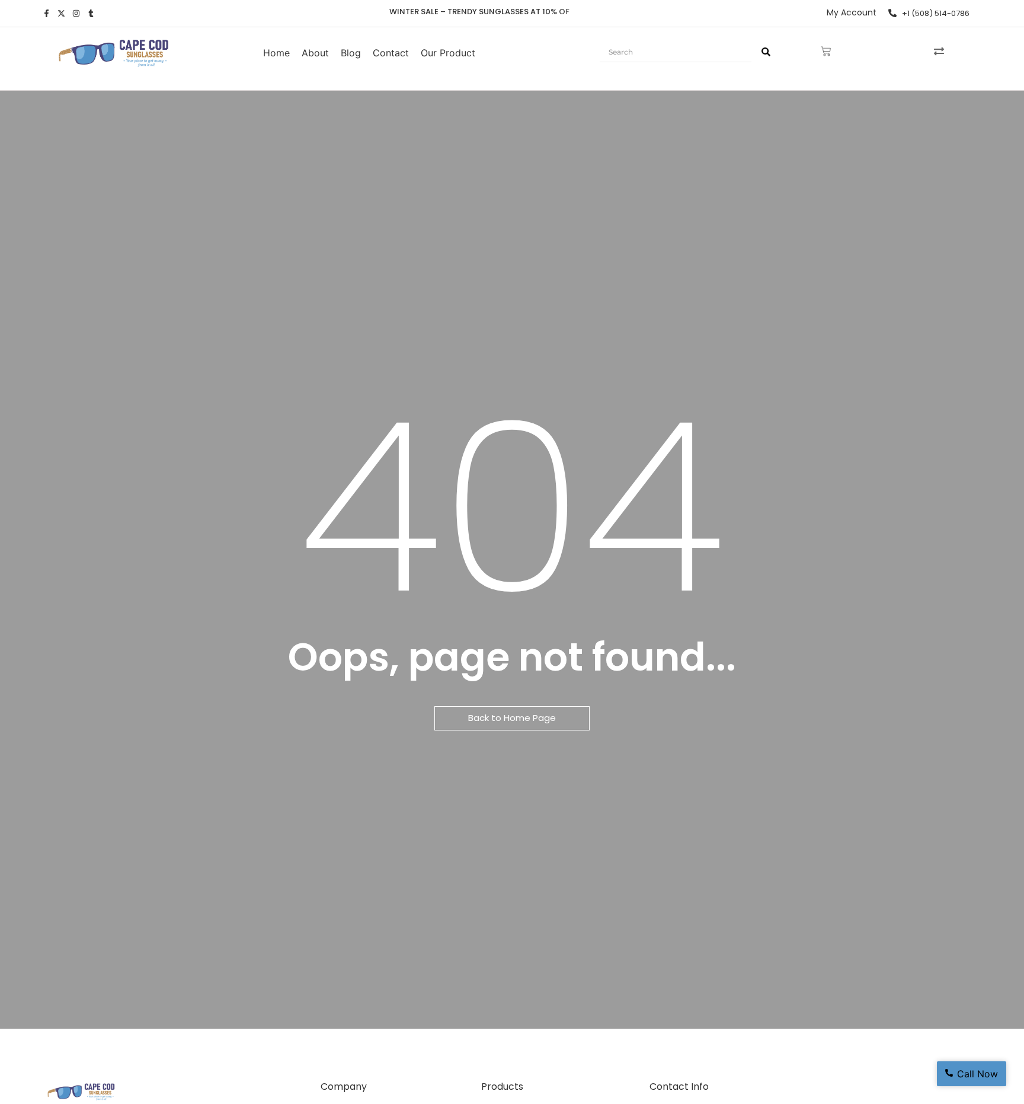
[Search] (765, 52)
